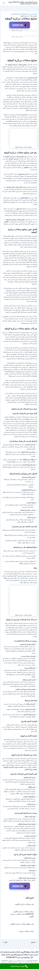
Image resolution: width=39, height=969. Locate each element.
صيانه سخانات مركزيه (26, 931)
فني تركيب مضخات (26, 323)
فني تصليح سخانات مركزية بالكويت (21, 924)
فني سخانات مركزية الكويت (24, 904)
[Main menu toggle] (4, 3)
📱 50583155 (19, 25)
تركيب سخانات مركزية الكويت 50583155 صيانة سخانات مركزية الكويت (22, 913)
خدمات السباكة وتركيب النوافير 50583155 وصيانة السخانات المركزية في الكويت (22, 3)
